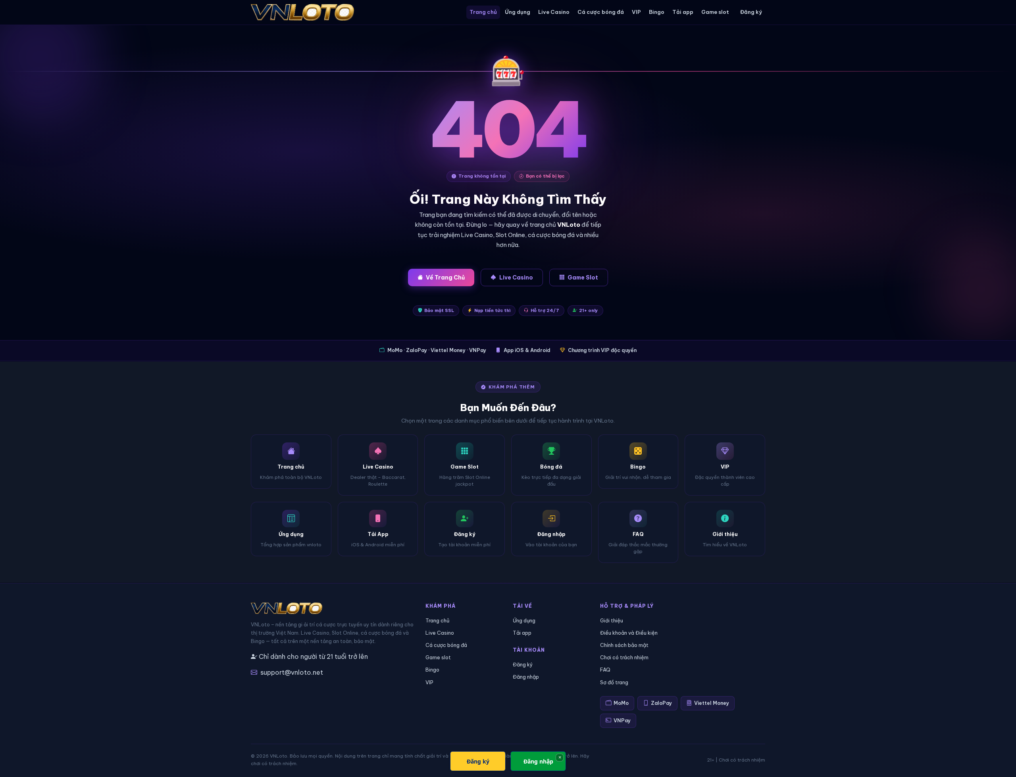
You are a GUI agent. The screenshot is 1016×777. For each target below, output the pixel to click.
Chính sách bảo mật (624, 645)
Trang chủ (483, 12)
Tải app (682, 12)
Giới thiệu (611, 620)
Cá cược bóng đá (600, 12)
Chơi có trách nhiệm (624, 657)
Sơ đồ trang (614, 682)
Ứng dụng (517, 12)
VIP (636, 12)
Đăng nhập (526, 677)
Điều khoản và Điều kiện (629, 633)
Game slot (715, 12)
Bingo (656, 12)
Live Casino (554, 12)
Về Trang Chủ (445, 277)
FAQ (605, 669)
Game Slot (583, 277)
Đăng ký (751, 12)
